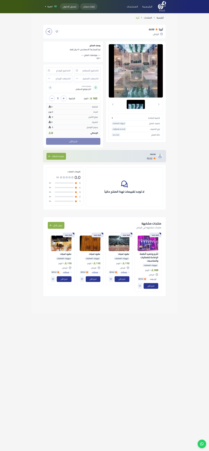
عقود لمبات (123, 254)
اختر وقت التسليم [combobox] (91, 78)
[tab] (135, 104)
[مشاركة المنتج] (49, 31)
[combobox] (87, 70)
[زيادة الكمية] (64, 98)
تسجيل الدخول (69, 6)
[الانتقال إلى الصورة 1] (151, 248)
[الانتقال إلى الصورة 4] (145, 248)
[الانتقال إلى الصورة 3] (147, 248)
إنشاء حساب (89, 6)
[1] (136, 104)
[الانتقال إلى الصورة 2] (149, 248)
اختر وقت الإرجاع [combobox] (63, 78)
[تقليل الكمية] (52, 98)
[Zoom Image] (117, 71)
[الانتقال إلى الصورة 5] (143, 248)
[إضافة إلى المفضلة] (57, 31)
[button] (77, 78)
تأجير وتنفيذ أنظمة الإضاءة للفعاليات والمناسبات (149, 257)
